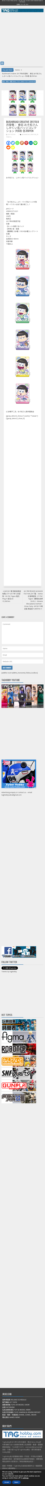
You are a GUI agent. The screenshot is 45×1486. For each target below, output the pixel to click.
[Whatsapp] (17, 143)
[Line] (35, 143)
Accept (6, 1482)
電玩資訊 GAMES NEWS (11, 1417)
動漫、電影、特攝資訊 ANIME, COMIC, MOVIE (19, 1415)
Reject (16, 1482)
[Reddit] (8, 147)
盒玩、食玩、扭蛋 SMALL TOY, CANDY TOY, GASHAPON (18, 81)
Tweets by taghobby (9, 971)
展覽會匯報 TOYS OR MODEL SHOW (15, 1405)
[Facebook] (8, 143)
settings (25, 1478)
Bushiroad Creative (29, 134)
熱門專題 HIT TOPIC (9, 1402)
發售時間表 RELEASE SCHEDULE (14, 1400)
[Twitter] (13, 143)
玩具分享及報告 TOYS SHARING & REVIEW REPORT (21, 1412)
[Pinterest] (26, 143)
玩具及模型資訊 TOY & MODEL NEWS (16, 1410)
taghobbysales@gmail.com (12, 795)
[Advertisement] (22, 37)
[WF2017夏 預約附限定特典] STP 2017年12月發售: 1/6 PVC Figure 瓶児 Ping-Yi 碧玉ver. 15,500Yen (11, 596)
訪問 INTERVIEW (8, 1407)
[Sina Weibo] (13, 147)
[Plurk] (22, 143)
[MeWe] (31, 143)
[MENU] (2, 63)
